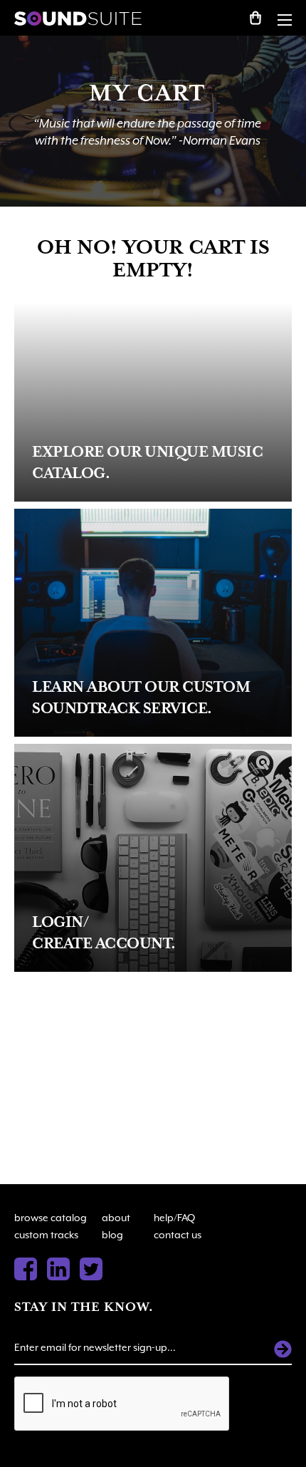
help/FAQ (174, 1217)
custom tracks (46, 1234)
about (116, 1217)
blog (112, 1234)
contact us (177, 1234)
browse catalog (50, 1217)
